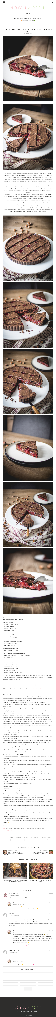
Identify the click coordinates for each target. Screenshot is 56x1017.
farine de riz (37, 837)
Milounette (12, 913)
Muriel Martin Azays (14, 950)
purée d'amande (40, 839)
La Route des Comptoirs (37, 688)
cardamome (18, 837)
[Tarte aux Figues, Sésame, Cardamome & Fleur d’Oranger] (41, 871)
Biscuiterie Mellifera (28, 20)
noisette (27, 839)
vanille (5, 842)
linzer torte (20, 839)
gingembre (6, 839)
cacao (5, 837)
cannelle (11, 837)
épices (30, 837)
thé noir (48, 839)
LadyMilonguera (13, 893)
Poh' (14, 902)
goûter (13, 839)
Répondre (51, 893)
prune (33, 839)
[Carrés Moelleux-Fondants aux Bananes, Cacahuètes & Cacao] (15, 871)
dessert (25, 837)
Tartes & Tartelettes (28, 27)
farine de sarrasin (46, 837)
